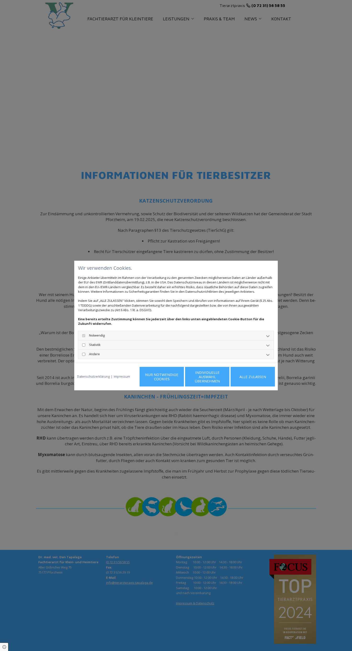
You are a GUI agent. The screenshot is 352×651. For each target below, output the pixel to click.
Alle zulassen (252, 376)
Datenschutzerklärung (93, 376)
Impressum (122, 376)
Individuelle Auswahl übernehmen (207, 376)
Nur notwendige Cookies (161, 376)
